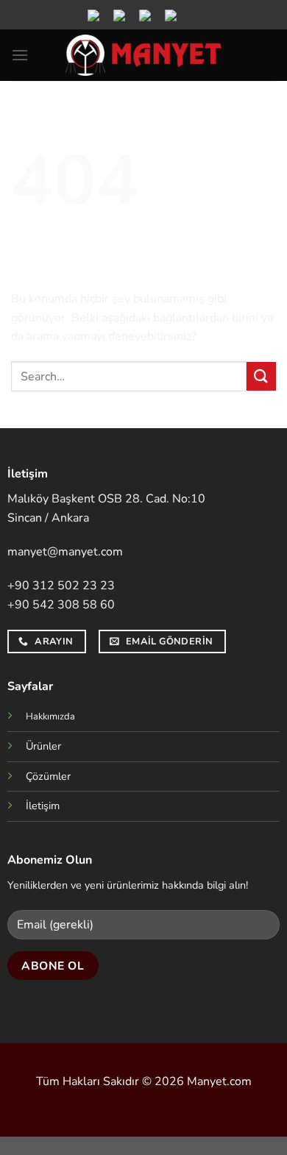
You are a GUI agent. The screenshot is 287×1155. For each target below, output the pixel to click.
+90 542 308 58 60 (61, 605)
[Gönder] (261, 376)
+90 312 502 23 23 (61, 586)
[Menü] (20, 55)
